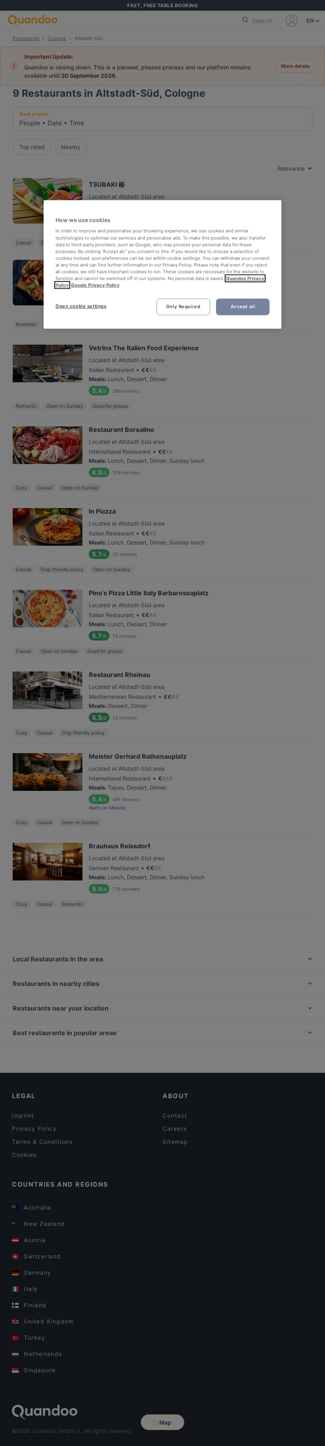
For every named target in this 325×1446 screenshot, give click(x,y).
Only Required (183, 306)
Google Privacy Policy (95, 285)
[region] (162, 264)
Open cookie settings (80, 306)
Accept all (243, 306)
